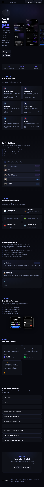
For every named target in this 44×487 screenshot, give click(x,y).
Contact (15, 2)
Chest (9, 161)
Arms (20, 161)
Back (12, 161)
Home (11, 0)
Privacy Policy (29, 479)
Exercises (16, 0)
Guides (20, 0)
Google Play (22, 481)
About (11, 2)
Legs (16, 161)
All (4, 161)
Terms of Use (36, 479)
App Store (17, 481)
